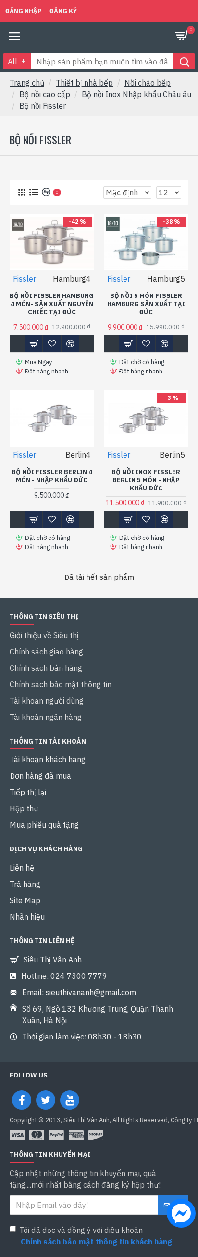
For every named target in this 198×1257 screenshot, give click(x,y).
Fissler (24, 278)
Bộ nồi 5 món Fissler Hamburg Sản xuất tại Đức (146, 304)
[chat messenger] (179, 1215)
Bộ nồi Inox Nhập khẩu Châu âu (136, 94)
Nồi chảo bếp (147, 83)
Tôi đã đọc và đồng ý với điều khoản (95, 1235)
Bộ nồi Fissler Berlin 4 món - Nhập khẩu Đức (52, 476)
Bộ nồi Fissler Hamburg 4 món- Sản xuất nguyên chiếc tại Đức (52, 304)
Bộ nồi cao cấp (44, 94)
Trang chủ (27, 83)
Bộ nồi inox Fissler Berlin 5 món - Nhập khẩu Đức (145, 480)
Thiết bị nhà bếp (84, 83)
